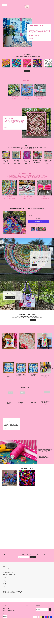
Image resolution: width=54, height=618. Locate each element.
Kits (27, 358)
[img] (49, 5)
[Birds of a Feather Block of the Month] (45, 395)
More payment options (38, 224)
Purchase (35, 264)
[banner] (27, 6)
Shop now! (31, 38)
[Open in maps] (38, 580)
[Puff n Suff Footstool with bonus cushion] (45, 367)
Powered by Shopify (27, 616)
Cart (50, 11)
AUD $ (4, 4)
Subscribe (33, 557)
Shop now (6, 127)
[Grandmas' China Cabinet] (33, 368)
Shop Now (27, 71)
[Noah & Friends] (33, 395)
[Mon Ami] (8, 396)
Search (27, 606)
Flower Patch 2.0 (33, 214)
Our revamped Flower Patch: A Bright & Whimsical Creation (27, 208)
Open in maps (5, 577)
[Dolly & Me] (21, 396)
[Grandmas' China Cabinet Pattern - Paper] (8, 367)
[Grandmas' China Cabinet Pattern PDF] (21, 368)
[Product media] (14, 222)
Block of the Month (27, 387)
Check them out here (9, 297)
